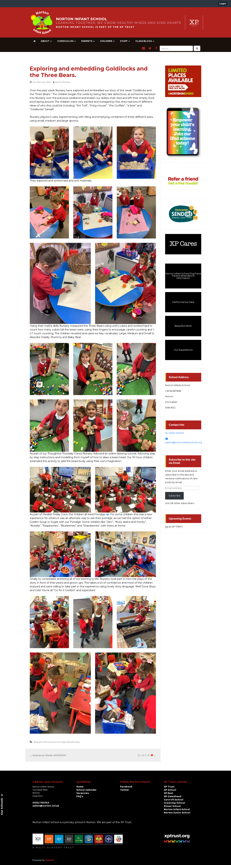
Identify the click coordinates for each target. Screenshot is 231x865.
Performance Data (183, 302)
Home (80, 786)
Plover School (172, 806)
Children (106, 41)
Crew (51, 742)
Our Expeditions (183, 350)
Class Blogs (143, 41)
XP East (168, 793)
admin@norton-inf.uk (45, 805)
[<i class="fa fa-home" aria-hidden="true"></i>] (34, 41)
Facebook (126, 786)
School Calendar (86, 790)
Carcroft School (173, 799)
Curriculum (65, 41)
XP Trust (169, 786)
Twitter (124, 790)
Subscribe (174, 495)
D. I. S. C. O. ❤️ (147, 755)
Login (222, 3)
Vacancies (82, 793)
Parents (87, 41)
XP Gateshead (172, 796)
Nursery (76, 742)
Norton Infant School (177, 809)
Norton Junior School (177, 812)
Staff (124, 41)
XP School (170, 790)
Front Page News (63, 742)
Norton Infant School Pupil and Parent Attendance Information (183, 275)
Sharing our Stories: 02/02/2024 (48, 755)
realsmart (49, 860)
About (45, 41)
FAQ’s (79, 796)
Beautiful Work (41, 742)
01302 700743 (176, 433)
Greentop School (174, 803)
